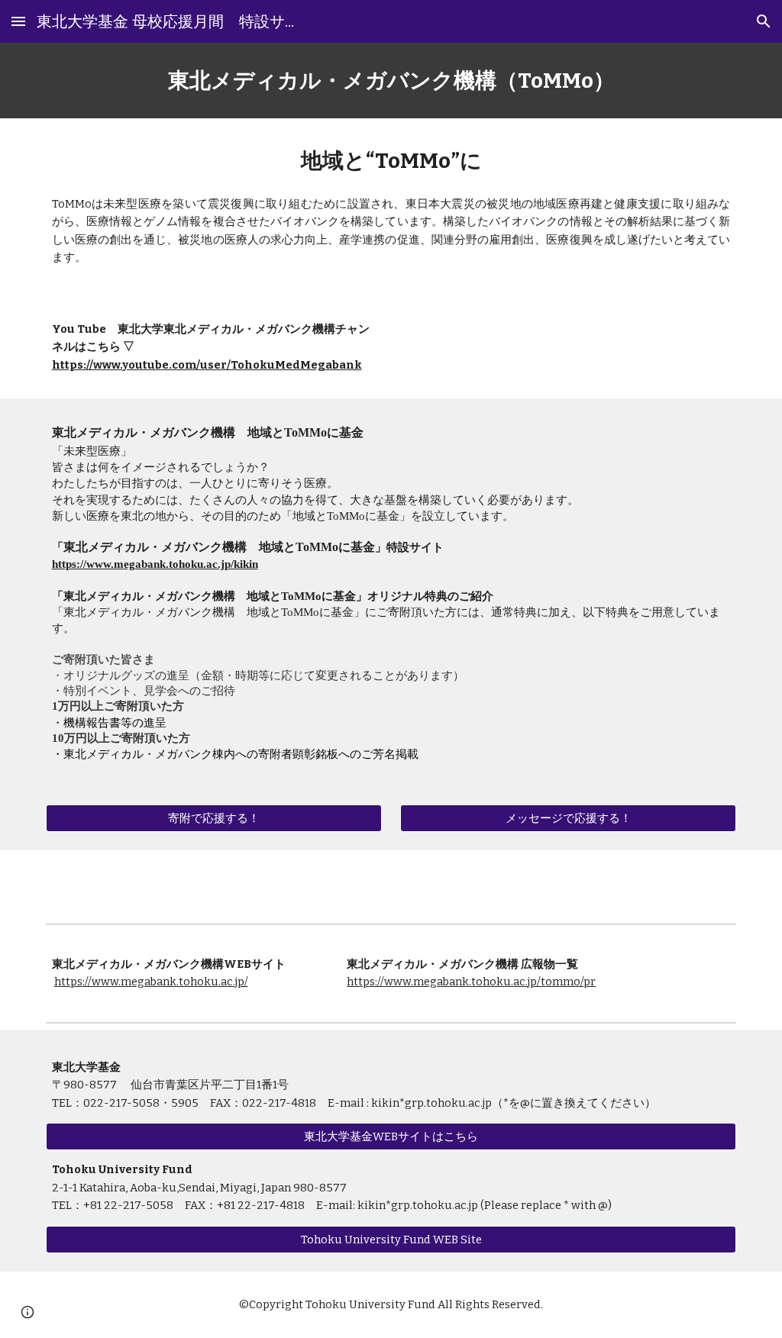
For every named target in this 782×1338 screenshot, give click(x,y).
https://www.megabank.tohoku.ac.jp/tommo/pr (471, 981)
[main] (391, 80)
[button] (18, 21)
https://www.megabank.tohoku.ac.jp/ (151, 981)
